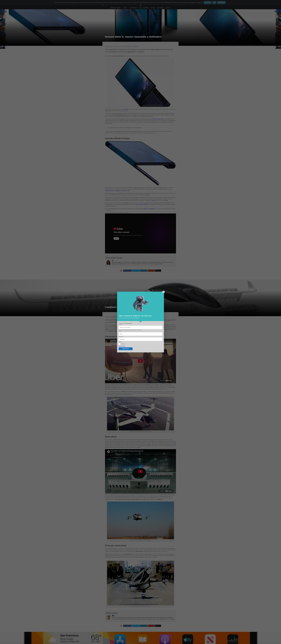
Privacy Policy (122, 346)
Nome (120, 331)
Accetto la (122, 343)
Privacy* (120, 341)
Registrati (125, 348)
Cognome (121, 336)
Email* (120, 324)
